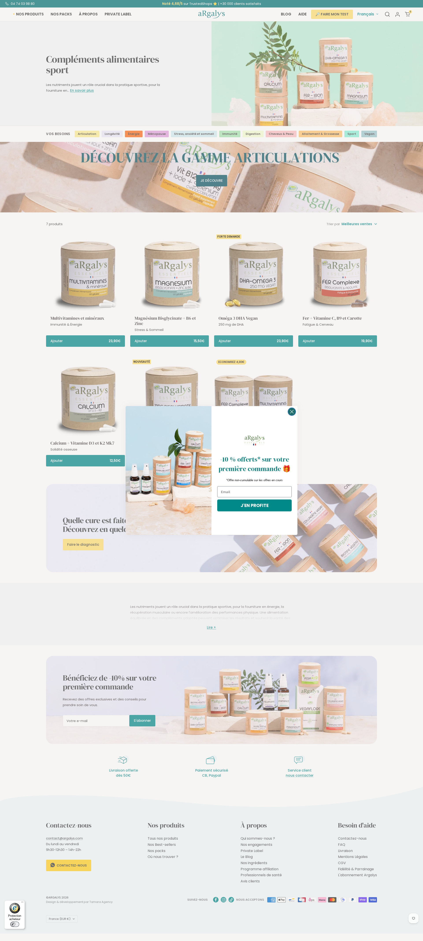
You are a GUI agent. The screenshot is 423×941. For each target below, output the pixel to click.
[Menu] (22, 903)
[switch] (14, 924)
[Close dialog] (292, 412)
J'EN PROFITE (255, 505)
